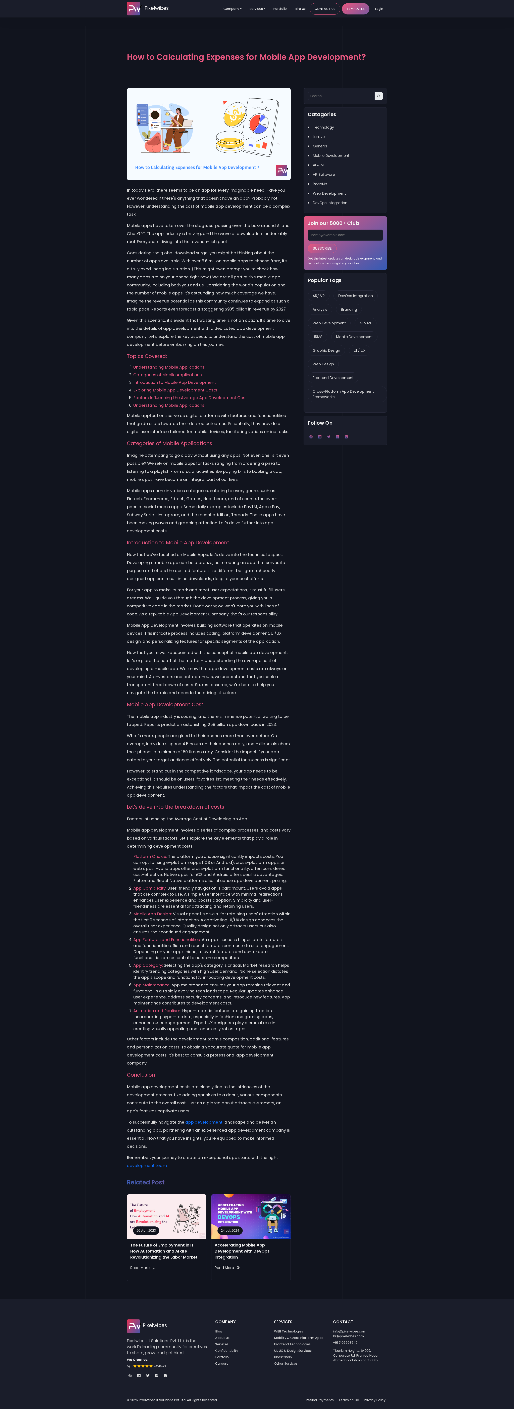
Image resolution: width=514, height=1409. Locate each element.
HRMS (317, 336)
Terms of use (349, 1400)
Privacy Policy (375, 1400)
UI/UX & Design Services (293, 1350)
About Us (222, 1337)
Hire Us (300, 8)
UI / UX (359, 350)
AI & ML (365, 323)
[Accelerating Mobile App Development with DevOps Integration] (251, 1216)
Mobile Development (354, 336)
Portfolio (280, 8)
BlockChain (283, 1357)
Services (256, 8)
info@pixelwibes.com (349, 1331)
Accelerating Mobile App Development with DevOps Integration (242, 1251)
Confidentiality (226, 1350)
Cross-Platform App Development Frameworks (343, 394)
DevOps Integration (355, 295)
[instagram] (165, 1376)
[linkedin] (139, 1376)
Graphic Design (326, 350)
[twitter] (148, 1376)
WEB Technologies (288, 1331)
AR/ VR (319, 295)
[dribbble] (130, 1376)
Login (379, 8)
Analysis (320, 309)
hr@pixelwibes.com (348, 1336)
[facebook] (156, 1376)
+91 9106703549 (345, 1342)
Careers (221, 1363)
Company (231, 8)
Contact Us (325, 8)
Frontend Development (333, 377)
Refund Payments (320, 1400)
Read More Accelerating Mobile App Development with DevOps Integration (227, 1267)
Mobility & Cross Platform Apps (298, 1337)
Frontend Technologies (292, 1344)
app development (203, 1122)
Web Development (329, 323)
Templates (356, 8)
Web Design (323, 364)
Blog (218, 1331)
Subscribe (322, 248)
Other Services (286, 1363)
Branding (349, 309)
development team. (147, 1165)
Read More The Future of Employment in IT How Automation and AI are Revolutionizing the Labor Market (142, 1267)
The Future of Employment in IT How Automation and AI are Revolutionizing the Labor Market (164, 1251)
